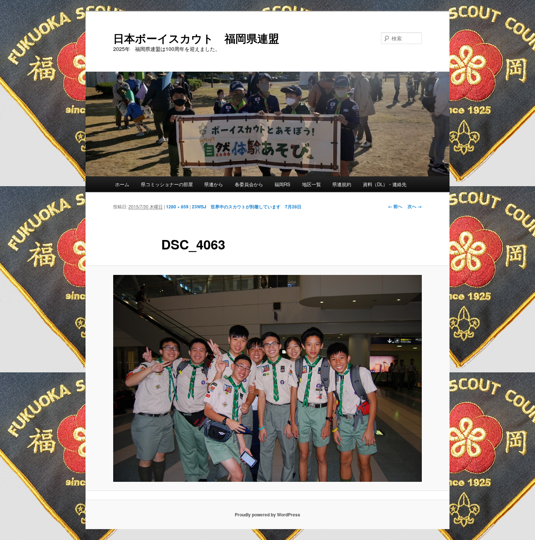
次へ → (415, 206)
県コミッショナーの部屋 (167, 184)
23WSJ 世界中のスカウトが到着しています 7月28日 (246, 206)
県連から (213, 184)
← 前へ (395, 206)
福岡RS (282, 184)
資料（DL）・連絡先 (385, 184)
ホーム (122, 184)
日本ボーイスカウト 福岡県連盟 (196, 38)
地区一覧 (311, 184)
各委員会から (249, 184)
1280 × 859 (177, 206)
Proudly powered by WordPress (267, 514)
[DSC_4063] (267, 378)
